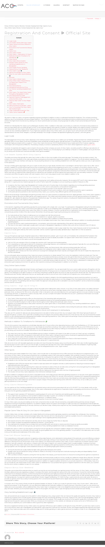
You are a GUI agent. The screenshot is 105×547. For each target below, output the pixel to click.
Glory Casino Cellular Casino (17, 79)
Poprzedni (90, 18)
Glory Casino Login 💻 (15, 71)
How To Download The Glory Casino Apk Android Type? (20, 108)
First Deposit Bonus (15, 85)
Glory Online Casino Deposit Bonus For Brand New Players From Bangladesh (19, 82)
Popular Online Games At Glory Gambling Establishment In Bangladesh (18, 64)
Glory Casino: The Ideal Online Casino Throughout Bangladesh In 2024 (20, 93)
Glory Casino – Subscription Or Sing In (20, 54)
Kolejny (97, 18)
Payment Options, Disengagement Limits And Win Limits (19, 98)
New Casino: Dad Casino (16, 104)
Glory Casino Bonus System (17, 61)
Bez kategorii (23, 514)
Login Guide (12, 41)
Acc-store (8, 514)
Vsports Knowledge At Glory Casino (19, 72)
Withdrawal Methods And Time (18, 87)
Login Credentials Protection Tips (19, 110)
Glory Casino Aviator (15, 52)
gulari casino (91, 144)
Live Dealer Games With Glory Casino (20, 42)
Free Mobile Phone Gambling (18, 67)
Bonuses (11, 77)
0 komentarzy (31, 514)
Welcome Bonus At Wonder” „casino (20, 105)
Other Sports (13, 59)
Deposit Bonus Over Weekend (18, 69)
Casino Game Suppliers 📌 (17, 112)
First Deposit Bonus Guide (17, 95)
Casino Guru (12, 51)
